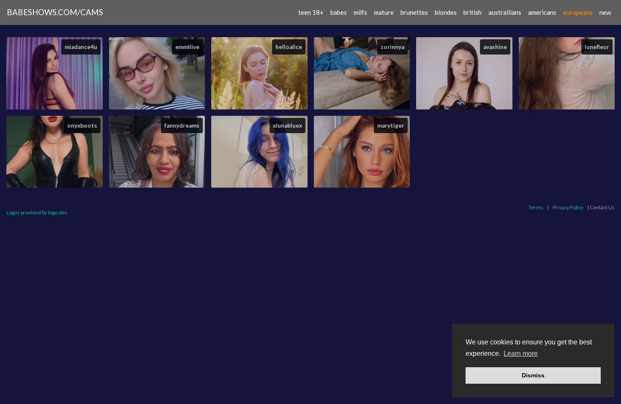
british (472, 12)
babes (338, 12)
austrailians (504, 12)
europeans (578, 12)
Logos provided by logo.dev (36, 212)
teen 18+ (311, 12)
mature (384, 12)
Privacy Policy (568, 207)
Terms (535, 207)
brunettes (414, 12)
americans (542, 12)
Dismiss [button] (533, 375)
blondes (446, 12)
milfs (360, 12)
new (605, 12)
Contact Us (602, 207)
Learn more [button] (521, 353)
